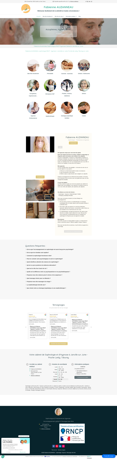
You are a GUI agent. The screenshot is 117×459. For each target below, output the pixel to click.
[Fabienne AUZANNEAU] (25, 12)
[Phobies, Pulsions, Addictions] (67, 85)
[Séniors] (84, 85)
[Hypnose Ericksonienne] (33, 108)
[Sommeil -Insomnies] (67, 65)
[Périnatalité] (50, 65)
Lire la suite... (32, 324)
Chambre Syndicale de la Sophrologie (69, 456)
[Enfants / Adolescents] (84, 65)
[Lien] (33, 65)
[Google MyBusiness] (87, 2)
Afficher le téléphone (74, 1)
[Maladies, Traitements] (50, 85)
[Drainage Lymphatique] (67, 108)
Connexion (89, 458)
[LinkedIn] (89, 2)
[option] (58, 31)
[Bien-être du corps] (50, 108)
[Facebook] (53, 446)
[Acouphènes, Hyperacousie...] (33, 85)
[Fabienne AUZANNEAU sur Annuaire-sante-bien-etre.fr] (88, 456)
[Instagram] (91, 2)
